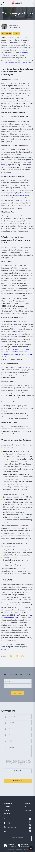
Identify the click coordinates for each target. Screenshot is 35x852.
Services (6, 810)
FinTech (17, 33)
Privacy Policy (26, 849)
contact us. (5, 649)
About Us (7, 806)
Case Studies (8, 803)
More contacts (17, 838)
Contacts (7, 819)
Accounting (6, 33)
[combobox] (11, 741)
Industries (7, 813)
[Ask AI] (31, 848)
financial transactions (19, 331)
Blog (26, 806)
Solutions (28, 810)
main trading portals (23, 550)
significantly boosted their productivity (16, 63)
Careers (27, 803)
